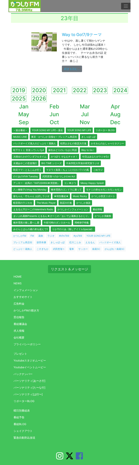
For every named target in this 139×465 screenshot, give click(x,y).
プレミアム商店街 (22, 242)
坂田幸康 (41, 242)
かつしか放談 (83, 202)
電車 (71, 248)
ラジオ (51, 235)
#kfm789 (64, 235)
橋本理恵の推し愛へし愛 (26, 222)
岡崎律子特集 (82, 222)
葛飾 (40, 235)
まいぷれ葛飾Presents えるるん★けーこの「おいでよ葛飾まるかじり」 (51, 215)
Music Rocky (80, 196)
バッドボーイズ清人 (110, 242)
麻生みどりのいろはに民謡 (62, 150)
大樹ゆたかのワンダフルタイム (29, 156)
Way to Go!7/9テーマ (82, 34)
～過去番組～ (20, 130)
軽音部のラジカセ (22, 202)
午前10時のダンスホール (57, 222)
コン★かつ (70, 183)
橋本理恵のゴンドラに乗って (66, 189)
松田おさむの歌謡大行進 (73, 143)
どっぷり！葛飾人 (22, 248)
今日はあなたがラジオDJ (95, 156)
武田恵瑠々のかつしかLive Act (58, 176)
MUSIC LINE (20, 136)
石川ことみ (75, 242)
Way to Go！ (88, 150)
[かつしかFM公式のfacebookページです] (79, 458)
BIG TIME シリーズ (51, 163)
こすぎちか (42, 248)
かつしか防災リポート (103, 196)
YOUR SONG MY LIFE (79, 130)
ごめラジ (98, 169)
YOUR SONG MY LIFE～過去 (47, 130)
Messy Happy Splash (92, 183)
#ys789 (78, 235)
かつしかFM (19, 235)
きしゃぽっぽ (88, 136)
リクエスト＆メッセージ (69, 269)
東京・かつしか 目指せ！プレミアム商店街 (54, 136)
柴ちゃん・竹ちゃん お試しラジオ (31, 196)
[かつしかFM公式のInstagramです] (59, 458)
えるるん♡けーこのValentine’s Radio (33, 209)
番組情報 (97, 209)
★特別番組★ (61, 196)
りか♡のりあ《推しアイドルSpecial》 (73, 229)
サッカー (83, 248)
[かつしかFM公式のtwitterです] (69, 458)
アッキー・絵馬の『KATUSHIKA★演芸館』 (36, 183)
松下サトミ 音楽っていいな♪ (28, 150)
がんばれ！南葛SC (114, 248)
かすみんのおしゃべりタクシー (107, 143)
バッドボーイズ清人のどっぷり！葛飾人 (34, 143)
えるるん (90, 242)
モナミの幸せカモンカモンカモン (104, 189)
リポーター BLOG (105, 130)
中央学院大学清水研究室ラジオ (82, 163)
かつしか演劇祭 (103, 215)
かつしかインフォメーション (72, 209)
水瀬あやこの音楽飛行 (25, 163)
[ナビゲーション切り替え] (126, 6)
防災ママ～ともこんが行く (27, 169)
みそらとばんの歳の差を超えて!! (30, 229)
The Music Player (46, 202)
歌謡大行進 (66, 202)
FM (32, 235)
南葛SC (96, 248)
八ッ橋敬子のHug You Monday (29, 189)
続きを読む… (73, 69)
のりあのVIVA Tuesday (25, 176)
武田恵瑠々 (59, 248)
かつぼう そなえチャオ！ (64, 156)
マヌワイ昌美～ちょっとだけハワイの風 (67, 169)
